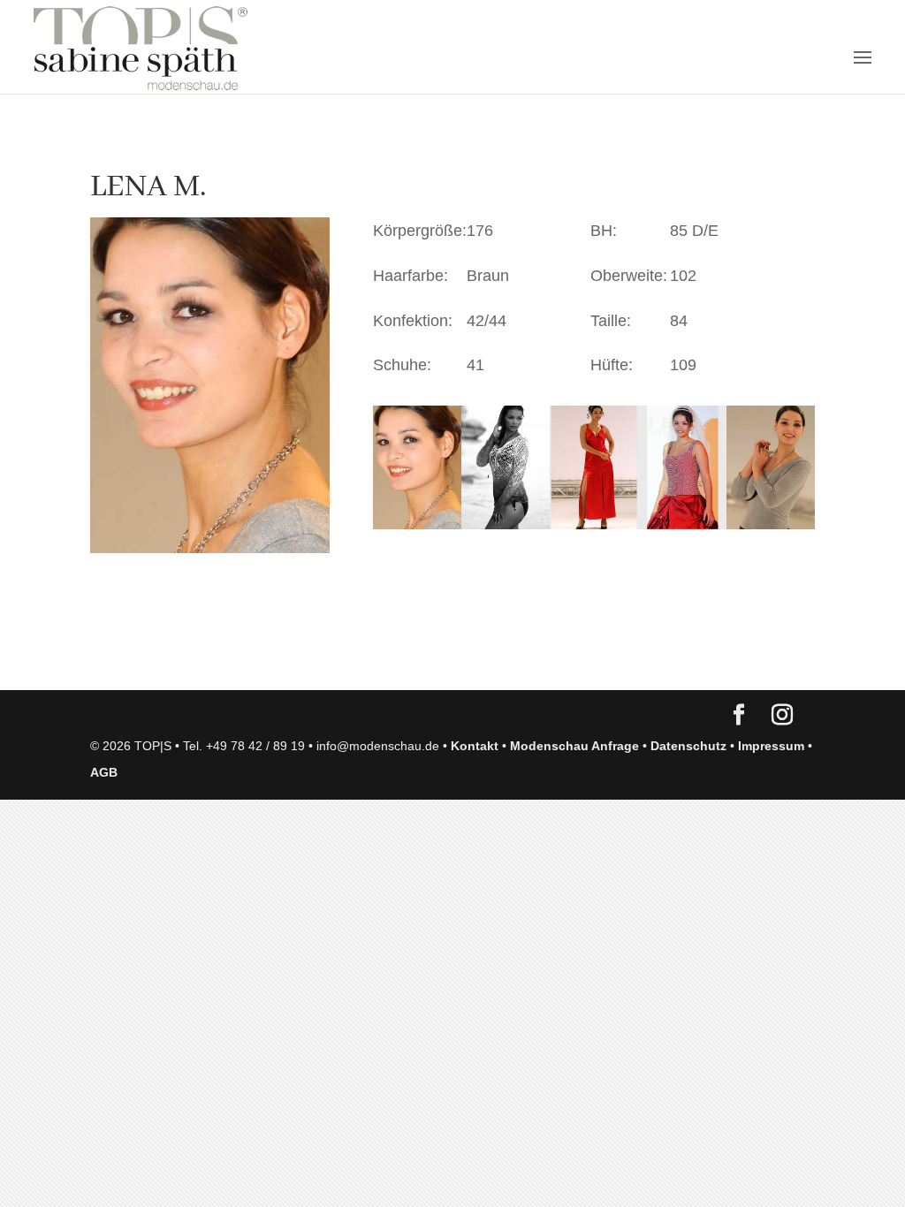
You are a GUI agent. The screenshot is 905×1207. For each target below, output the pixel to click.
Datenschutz (688, 746)
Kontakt (474, 746)
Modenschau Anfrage (574, 746)
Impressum (771, 746)
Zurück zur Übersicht (191, 659)
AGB (104, 772)
